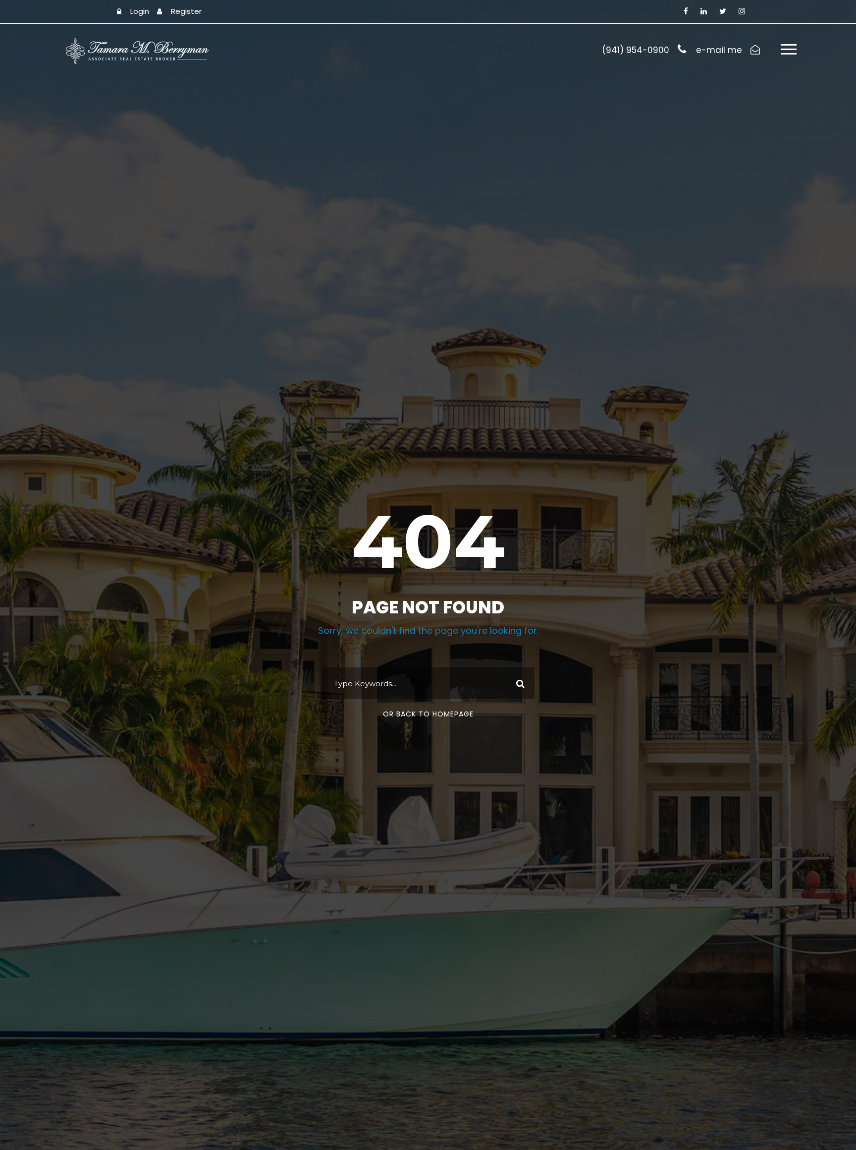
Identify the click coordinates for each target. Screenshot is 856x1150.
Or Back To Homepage (428, 714)
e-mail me (719, 50)
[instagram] (742, 11)
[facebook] (686, 11)
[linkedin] (703, 11)
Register (186, 11)
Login (139, 11)
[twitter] (722, 11)
